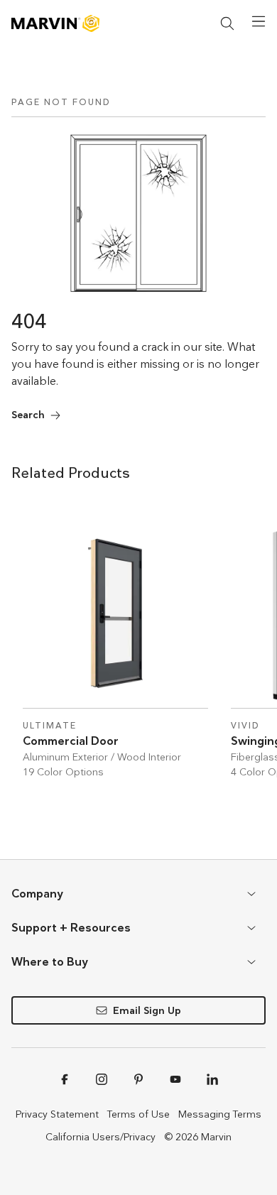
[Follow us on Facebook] (64, 1079)
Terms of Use (138, 1114)
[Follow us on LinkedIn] (212, 1079)
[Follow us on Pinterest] (138, 1079)
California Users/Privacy (100, 1136)
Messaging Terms (219, 1114)
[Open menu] (258, 21)
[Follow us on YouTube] (175, 1079)
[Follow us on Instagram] (101, 1079)
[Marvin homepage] (55, 23)
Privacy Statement (57, 1114)
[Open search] (227, 23)
